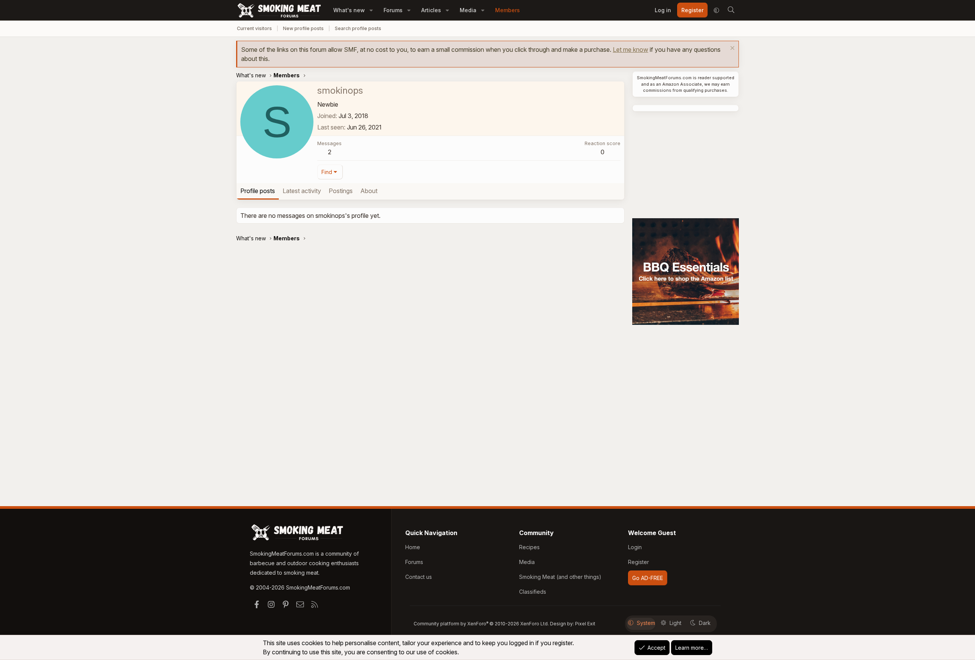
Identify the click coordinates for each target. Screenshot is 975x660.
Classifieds (532, 591)
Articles (431, 10)
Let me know (630, 49)
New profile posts (303, 28)
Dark (705, 623)
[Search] (731, 10)
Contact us (418, 577)
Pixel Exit (585, 623)
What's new (349, 10)
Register (638, 562)
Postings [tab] (341, 191)
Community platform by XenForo (481, 623)
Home (412, 547)
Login (635, 547)
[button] (371, 10)
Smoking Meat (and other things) (560, 577)
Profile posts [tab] (257, 191)
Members (507, 10)
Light (675, 623)
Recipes (529, 547)
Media (468, 10)
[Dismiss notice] (731, 49)
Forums (393, 10)
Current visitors (254, 28)
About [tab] (368, 191)
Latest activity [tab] (302, 191)
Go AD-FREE (647, 578)
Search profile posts (358, 28)
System (646, 623)
